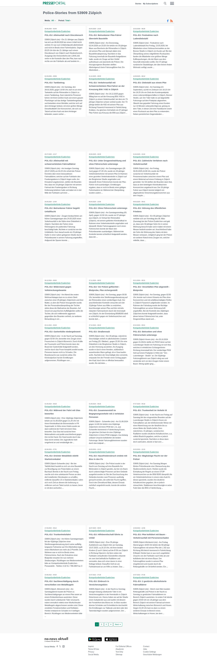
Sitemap (119, 654)
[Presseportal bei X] (59, 647)
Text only (119, 652)
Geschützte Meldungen (152, 654)
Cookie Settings (149, 652)
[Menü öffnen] (172, 3)
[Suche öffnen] (165, 3)
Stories (138, 4)
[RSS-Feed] (171, 21)
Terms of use (93, 649)
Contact (146, 646)
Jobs (145, 649)
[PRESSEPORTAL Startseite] (54, 3)
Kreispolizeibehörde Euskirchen (57, 31)
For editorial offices (123, 646)
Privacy (91, 652)
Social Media (93, 654)
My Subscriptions (150, 4)
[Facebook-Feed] (168, 21)
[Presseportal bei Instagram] (63, 646)
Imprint (91, 646)
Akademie (120, 649)
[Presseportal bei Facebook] (56, 647)
